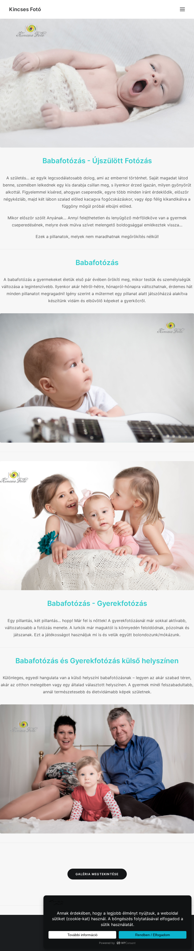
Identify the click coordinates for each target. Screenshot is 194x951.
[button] (182, 9)
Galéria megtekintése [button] (97, 874)
